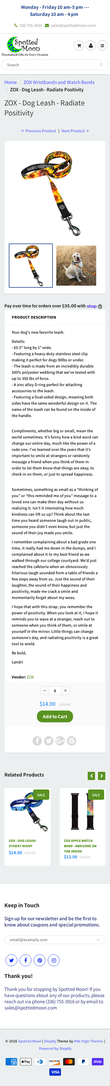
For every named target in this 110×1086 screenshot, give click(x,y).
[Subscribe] (98, 940)
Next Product (74, 130)
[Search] (101, 64)
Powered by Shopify (55, 1048)
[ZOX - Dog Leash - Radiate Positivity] (55, 193)
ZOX (30, 677)
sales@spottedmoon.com (73, 25)
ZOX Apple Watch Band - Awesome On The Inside (80, 845)
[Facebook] (25, 960)
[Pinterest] (39, 960)
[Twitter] (11, 960)
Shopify (50, 1041)
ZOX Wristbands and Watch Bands (58, 82)
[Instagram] (54, 960)
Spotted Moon (29, 1041)
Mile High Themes (88, 1041)
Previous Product (40, 130)
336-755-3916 (30, 25)
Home (10, 82)
